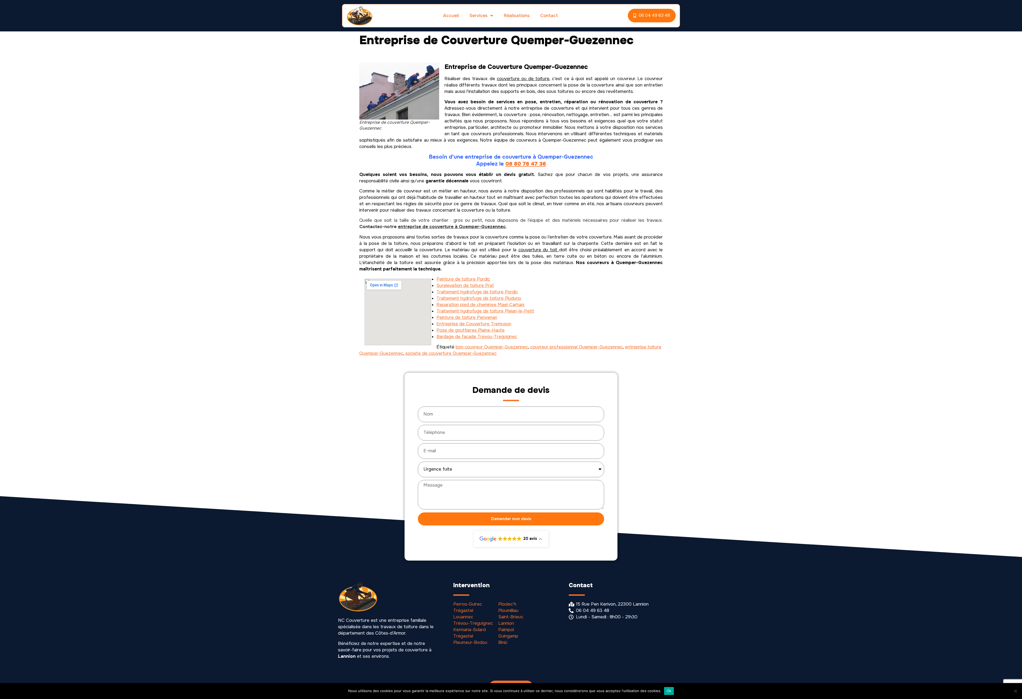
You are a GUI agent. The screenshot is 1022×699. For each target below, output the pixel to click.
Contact (549, 15)
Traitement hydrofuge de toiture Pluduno (478, 298)
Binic (503, 642)
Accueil (451, 15)
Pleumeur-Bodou (470, 642)
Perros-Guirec (467, 604)
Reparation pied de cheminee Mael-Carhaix (480, 304)
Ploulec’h (507, 604)
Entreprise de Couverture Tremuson (473, 324)
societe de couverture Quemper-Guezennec (451, 353)
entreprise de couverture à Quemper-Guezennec (452, 226)
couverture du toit (538, 250)
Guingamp (508, 636)
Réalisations (517, 15)
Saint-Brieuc (510, 617)
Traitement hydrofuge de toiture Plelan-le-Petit (485, 311)
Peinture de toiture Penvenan (466, 317)
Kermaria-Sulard (469, 629)
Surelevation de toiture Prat (465, 285)
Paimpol (506, 629)
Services (478, 15)
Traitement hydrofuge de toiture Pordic (477, 292)
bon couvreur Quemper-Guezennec (492, 347)
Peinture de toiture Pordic (463, 279)
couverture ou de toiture (523, 78)
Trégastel (463, 610)
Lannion (506, 623)
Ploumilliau (508, 610)
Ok (669, 691)
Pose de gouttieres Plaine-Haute (470, 330)
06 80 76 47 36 (525, 163)
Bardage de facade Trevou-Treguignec (476, 336)
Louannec (463, 617)
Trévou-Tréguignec (473, 623)
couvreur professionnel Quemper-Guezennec (576, 347)
